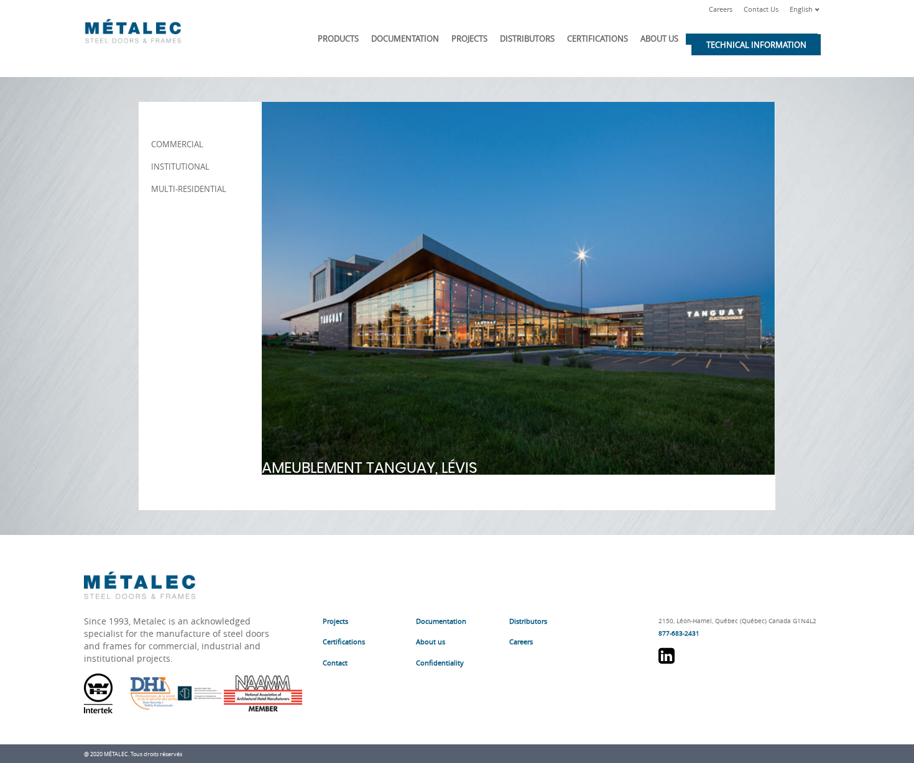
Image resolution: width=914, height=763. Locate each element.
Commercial (177, 144)
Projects (469, 38)
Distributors (527, 38)
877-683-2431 (678, 633)
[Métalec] (133, 28)
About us (659, 38)
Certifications (597, 38)
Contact (335, 662)
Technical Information (756, 44)
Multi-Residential (188, 188)
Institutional (180, 166)
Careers (720, 9)
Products (338, 38)
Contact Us (761, 9)
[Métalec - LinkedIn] (666, 660)
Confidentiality (440, 662)
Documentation (405, 38)
